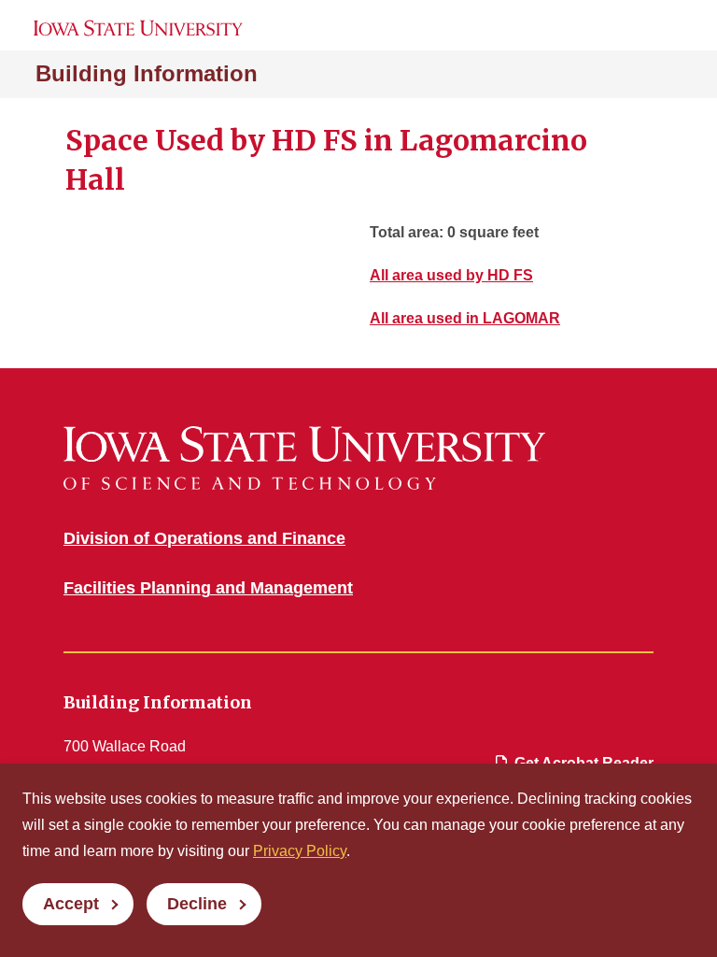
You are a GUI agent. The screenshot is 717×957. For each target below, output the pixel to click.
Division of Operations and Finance (204, 538)
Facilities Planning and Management (208, 587)
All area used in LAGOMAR (465, 318)
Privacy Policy (299, 851)
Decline (197, 903)
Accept (71, 903)
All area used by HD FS (451, 275)
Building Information (146, 73)
